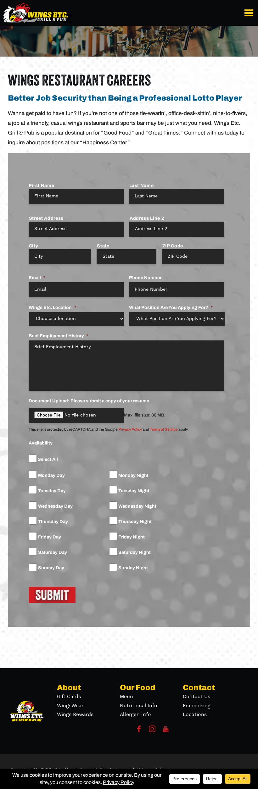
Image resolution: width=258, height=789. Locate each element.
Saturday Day (52, 552)
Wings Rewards (75, 714)
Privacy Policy (130, 429)
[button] (249, 12)
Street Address (46, 218)
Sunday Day (51, 568)
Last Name (141, 185)
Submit (52, 595)
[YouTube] (165, 730)
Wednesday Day (55, 506)
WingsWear (70, 706)
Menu (126, 696)
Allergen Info (135, 714)
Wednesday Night (137, 506)
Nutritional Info (138, 706)
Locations (195, 714)
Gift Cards (69, 696)
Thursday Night (135, 521)
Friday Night (131, 537)
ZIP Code (172, 246)
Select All (48, 459)
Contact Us (196, 696)
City (33, 246)
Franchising (196, 706)
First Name (41, 185)
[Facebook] (139, 730)
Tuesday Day (52, 491)
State (103, 246)
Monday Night (133, 475)
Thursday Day (53, 521)
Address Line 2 (147, 218)
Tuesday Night (133, 491)
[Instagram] (152, 730)
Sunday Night (133, 568)
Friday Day (49, 537)
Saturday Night (134, 552)
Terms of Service (164, 429)
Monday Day (51, 475)
